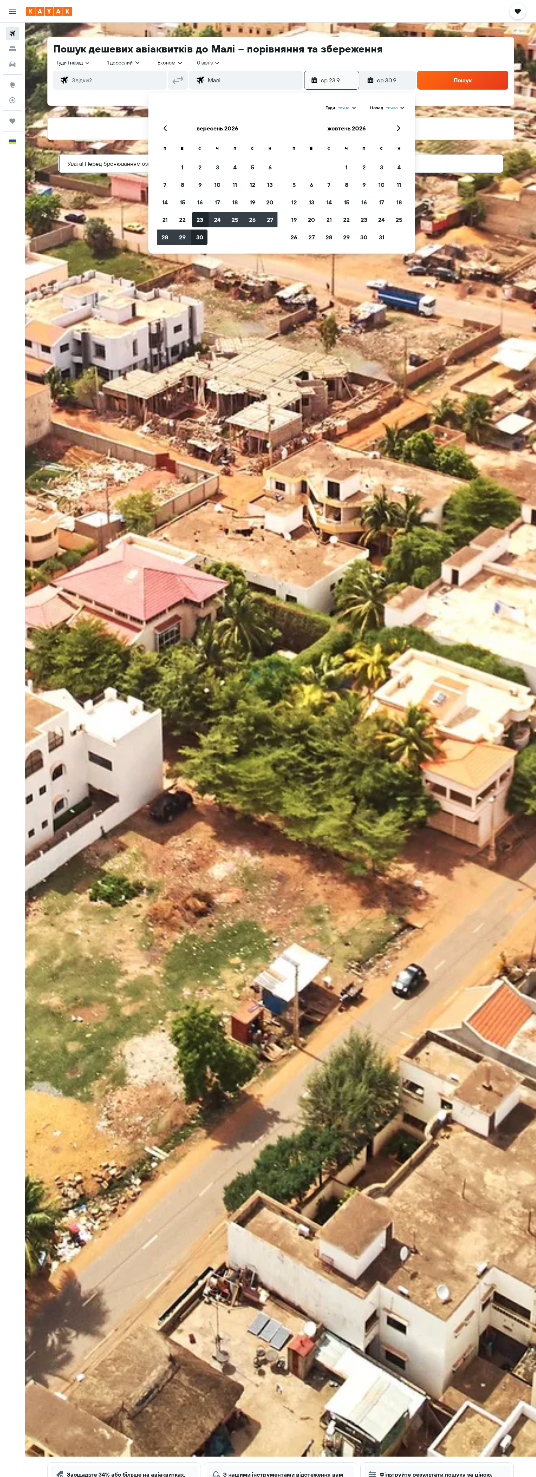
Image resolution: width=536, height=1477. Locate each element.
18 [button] (235, 202)
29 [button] (182, 237)
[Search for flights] (12, 33)
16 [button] (200, 202)
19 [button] (252, 202)
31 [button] (381, 237)
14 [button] (165, 202)
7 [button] (164, 184)
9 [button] (200, 184)
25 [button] (235, 219)
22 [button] (182, 219)
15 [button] (182, 202)
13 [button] (270, 184)
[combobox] (73, 62)
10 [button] (217, 184)
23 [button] (200, 219)
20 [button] (269, 202)
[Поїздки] (12, 121)
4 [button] (235, 167)
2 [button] (200, 167)
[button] (12, 11)
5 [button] (252, 167)
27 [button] (270, 219)
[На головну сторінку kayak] (49, 11)
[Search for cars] (12, 64)
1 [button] (182, 167)
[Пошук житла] (12, 49)
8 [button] (182, 184)
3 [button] (217, 167)
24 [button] (217, 219)
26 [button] (252, 219)
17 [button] (217, 202)
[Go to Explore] (12, 85)
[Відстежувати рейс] (12, 100)
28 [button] (165, 237)
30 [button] (199, 237)
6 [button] (270, 167)
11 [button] (235, 184)
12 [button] (252, 184)
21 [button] (165, 219)
